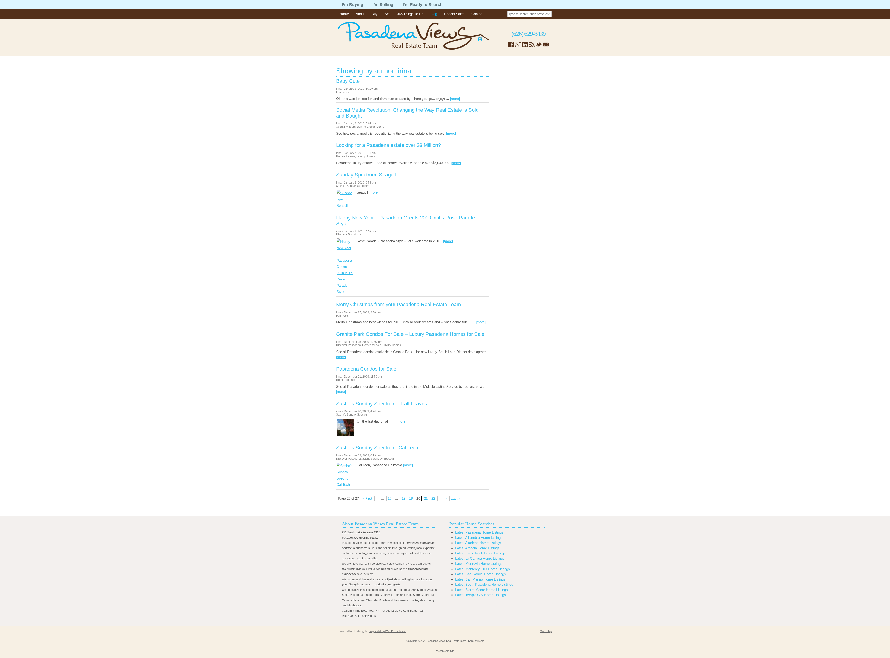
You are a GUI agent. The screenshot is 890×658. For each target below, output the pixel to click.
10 (389, 498)
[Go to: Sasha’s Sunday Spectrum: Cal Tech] (345, 484)
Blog (433, 14)
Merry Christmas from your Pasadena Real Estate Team (398, 304)
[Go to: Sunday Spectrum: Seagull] (345, 205)
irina (339, 88)
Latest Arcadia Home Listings (477, 548)
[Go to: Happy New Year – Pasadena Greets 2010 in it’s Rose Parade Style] (345, 292)
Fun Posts (342, 92)
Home (344, 14)
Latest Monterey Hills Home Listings (482, 569)
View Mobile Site (445, 650)
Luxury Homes (365, 156)
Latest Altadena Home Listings (478, 543)
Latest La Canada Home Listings (480, 558)
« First (367, 498)
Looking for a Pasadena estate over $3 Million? (388, 145)
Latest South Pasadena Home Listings (484, 584)
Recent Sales (454, 14)
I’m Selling (382, 4)
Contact (477, 14)
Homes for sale (345, 156)
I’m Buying (352, 4)
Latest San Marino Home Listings (480, 579)
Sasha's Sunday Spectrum (352, 186)
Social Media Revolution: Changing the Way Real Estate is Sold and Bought (407, 112)
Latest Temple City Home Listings (480, 595)
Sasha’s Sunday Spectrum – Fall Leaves (381, 404)
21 (426, 498)
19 (411, 498)
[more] (455, 99)
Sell (387, 14)
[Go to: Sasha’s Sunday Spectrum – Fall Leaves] (345, 435)
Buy (375, 14)
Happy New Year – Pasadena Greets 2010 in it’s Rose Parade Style (405, 220)
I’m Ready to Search (422, 4)
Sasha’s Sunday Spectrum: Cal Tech (377, 448)
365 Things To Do (410, 14)
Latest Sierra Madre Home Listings (481, 590)
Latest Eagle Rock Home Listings (480, 553)
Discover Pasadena (348, 234)
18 (403, 498)
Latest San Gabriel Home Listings (480, 574)
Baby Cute (348, 81)
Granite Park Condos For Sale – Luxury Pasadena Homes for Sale (410, 334)
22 (433, 498)
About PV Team (346, 126)
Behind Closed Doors (370, 126)
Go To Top (546, 631)
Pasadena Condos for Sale (366, 369)
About (360, 14)
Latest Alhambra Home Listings (478, 538)
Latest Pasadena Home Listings (479, 532)
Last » (455, 498)
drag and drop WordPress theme (387, 631)
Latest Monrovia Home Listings (478, 564)
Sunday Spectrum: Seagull (366, 175)
